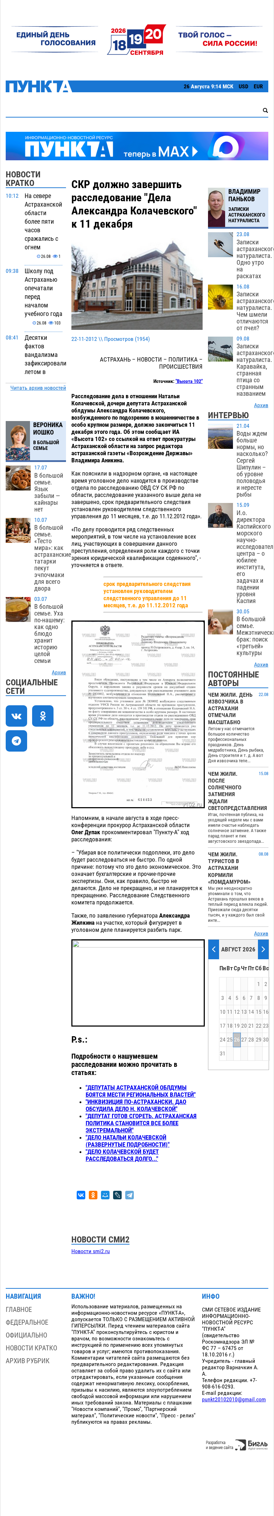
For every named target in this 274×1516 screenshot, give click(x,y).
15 (259, 1012)
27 (244, 1040)
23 (266, 1026)
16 (266, 1012)
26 (237, 1040)
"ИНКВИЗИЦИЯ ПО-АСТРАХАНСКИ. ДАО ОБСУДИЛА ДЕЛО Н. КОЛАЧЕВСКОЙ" (136, 1105)
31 (222, 1053)
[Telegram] (129, 1195)
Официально (26, 1335)
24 (222, 1040)
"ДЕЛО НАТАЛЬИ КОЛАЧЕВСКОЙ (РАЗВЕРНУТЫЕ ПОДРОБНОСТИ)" (127, 1141)
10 (222, 1012)
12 (237, 1012)
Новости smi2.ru (90, 1251)
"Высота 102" (189, 381)
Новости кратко (31, 1348)
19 (237, 1026)
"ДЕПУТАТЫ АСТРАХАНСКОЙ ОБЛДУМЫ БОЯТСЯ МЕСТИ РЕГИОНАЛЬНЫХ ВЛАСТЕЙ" (141, 1091)
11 (230, 1012)
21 (251, 1026)
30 (266, 1040)
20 (244, 1026)
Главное (19, 1309)
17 (222, 1026)
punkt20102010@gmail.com (234, 1399)
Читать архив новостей (38, 388)
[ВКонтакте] (81, 1195)
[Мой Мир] (105, 1195)
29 (259, 1040)
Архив (59, 672)
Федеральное (27, 1322)
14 (251, 1012)
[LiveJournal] (117, 1195)
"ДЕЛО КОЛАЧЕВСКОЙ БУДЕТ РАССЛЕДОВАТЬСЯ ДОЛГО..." (122, 1155)
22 (259, 1026)
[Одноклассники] (93, 1195)
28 (251, 1040)
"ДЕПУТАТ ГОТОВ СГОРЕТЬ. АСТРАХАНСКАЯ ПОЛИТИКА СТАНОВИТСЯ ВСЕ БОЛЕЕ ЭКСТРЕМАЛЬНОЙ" (141, 1123)
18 (230, 1026)
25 (230, 1040)
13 (244, 1012)
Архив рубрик (28, 1361)
